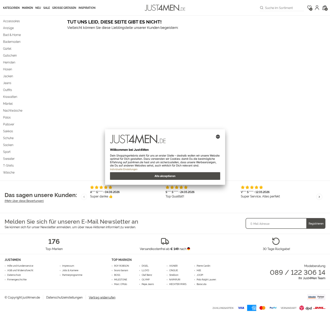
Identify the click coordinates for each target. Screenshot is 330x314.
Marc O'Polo (120, 284)
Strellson (173, 274)
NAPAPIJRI (174, 279)
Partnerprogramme (72, 274)
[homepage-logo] (165, 8)
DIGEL (145, 265)
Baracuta (201, 284)
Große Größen (64, 7)
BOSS (117, 274)
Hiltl (199, 270)
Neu (38, 7)
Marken (27, 7)
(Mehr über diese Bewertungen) (24, 200)
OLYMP (146, 279)
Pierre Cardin (203, 265)
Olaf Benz (147, 274)
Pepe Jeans (148, 284)
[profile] (317, 7)
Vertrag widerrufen (102, 297)
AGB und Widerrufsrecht (20, 270)
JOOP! (200, 274)
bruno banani (121, 270)
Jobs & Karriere (70, 270)
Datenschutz (14, 274)
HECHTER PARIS (177, 284)
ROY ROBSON (121, 265)
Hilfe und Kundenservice (20, 265)
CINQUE (173, 270)
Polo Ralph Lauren (206, 279)
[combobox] (284, 7)
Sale (46, 7)
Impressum (68, 265)
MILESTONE (120, 279)
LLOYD (145, 270)
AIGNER (173, 265)
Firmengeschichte (17, 279)
